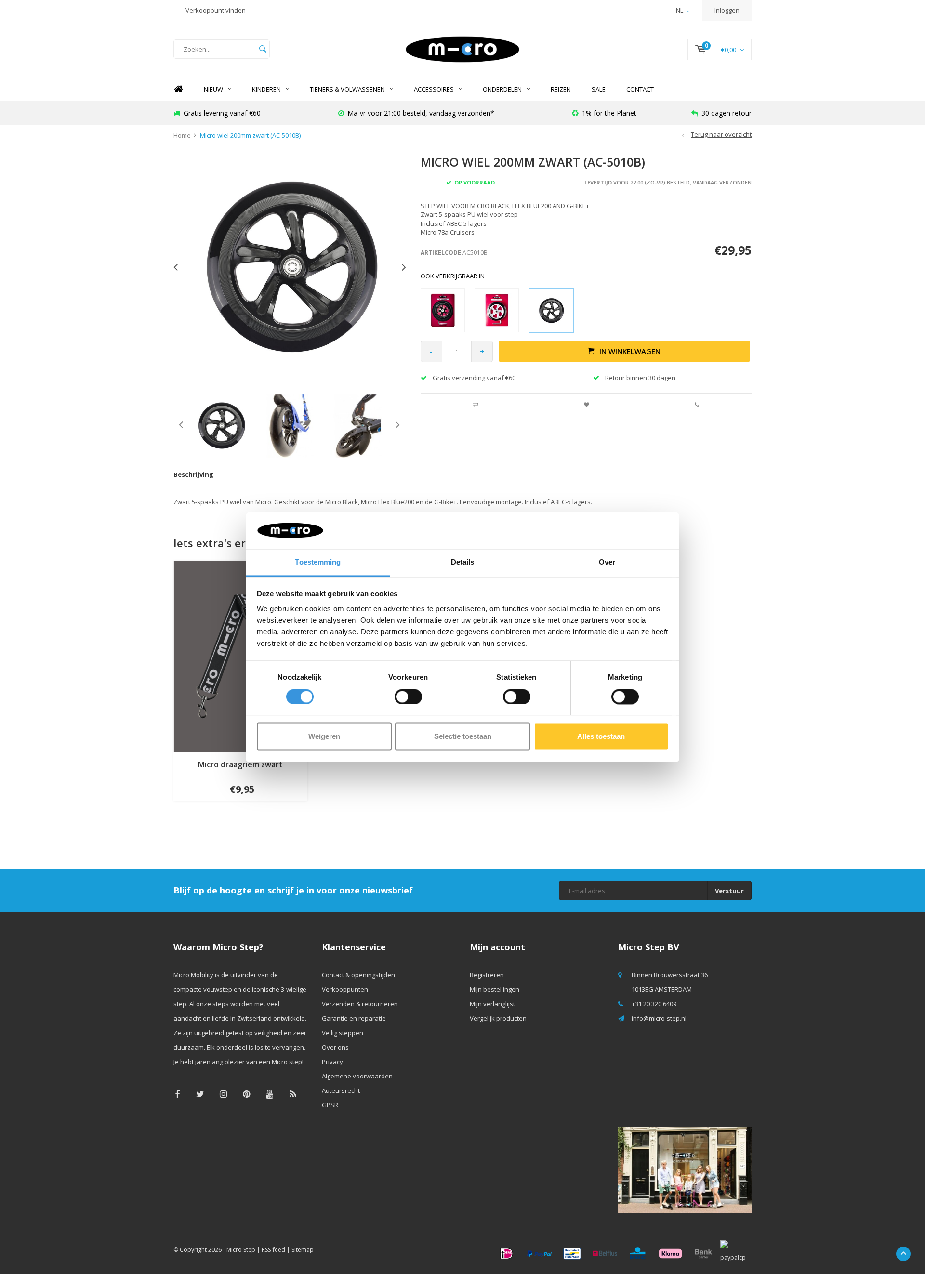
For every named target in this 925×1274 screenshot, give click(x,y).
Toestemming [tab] (318, 562)
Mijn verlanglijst (492, 1003)
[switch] (408, 696)
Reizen (561, 89)
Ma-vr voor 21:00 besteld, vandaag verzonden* (420, 113)
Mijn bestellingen (494, 989)
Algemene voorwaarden (357, 1076)
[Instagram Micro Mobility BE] (223, 1094)
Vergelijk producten (498, 1018)
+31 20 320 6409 (654, 1003)
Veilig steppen (342, 1032)
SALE (599, 89)
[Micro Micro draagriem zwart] (240, 655)
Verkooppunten (345, 989)
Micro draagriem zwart (240, 764)
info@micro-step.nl (659, 1018)
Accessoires (434, 89)
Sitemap (302, 1250)
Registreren (487, 975)
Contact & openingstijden (358, 975)
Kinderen (266, 89)
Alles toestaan (601, 737)
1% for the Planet (609, 113)
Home (178, 89)
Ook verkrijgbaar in (453, 276)
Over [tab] (607, 562)
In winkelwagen (630, 351)
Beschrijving (193, 474)
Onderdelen (502, 89)
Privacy (332, 1061)
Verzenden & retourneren (360, 1003)
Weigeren (324, 737)
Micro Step (240, 1250)
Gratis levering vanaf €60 (222, 113)
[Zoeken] (262, 49)
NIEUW (213, 89)
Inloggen (727, 10)
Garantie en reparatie (354, 1018)
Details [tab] (463, 562)
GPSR (330, 1105)
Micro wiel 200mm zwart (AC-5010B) (250, 135)
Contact (640, 89)
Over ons (335, 1047)
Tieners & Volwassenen (347, 89)
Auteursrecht (341, 1090)
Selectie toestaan (462, 737)
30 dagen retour (726, 113)
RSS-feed (273, 1250)
